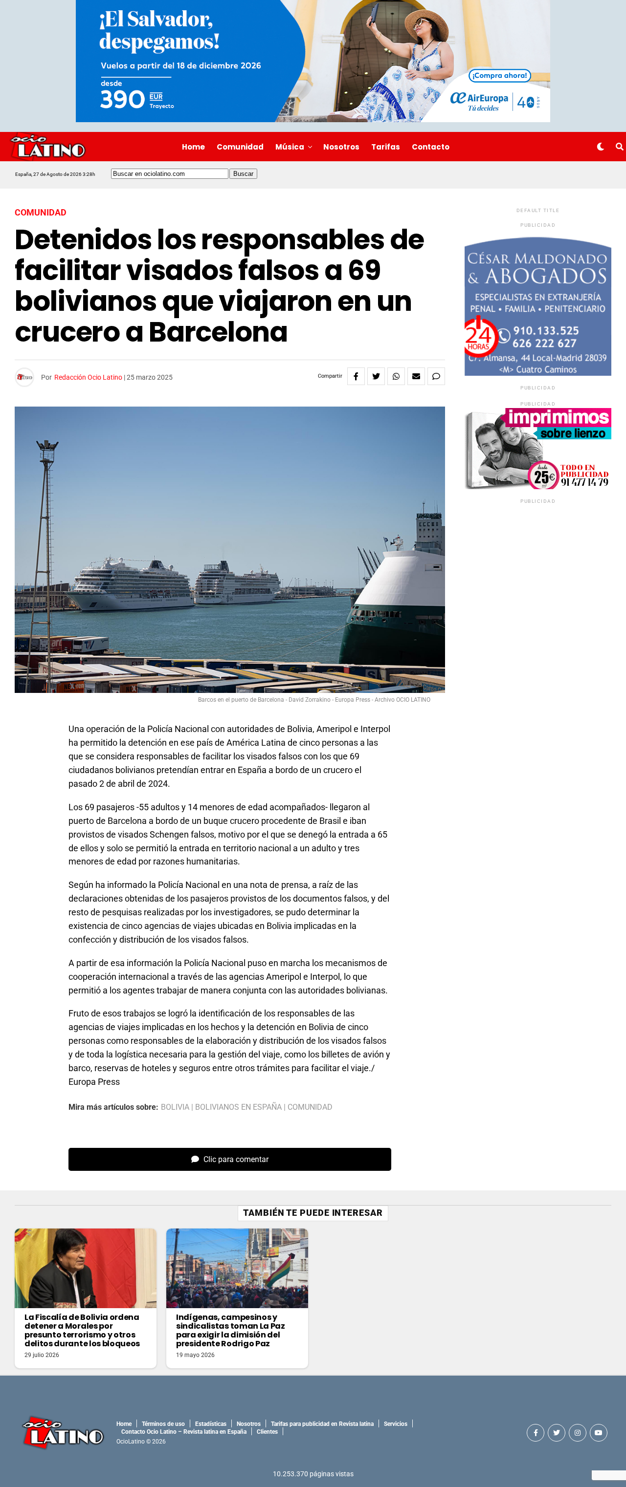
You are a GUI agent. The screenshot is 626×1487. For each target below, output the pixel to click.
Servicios (395, 1424)
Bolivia (175, 1107)
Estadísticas (210, 1424)
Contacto (430, 147)
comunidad (310, 1107)
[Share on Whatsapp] (396, 376)
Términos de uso (163, 1424)
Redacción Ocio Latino (88, 377)
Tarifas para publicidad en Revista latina (322, 1424)
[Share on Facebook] (356, 376)
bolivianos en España (238, 1107)
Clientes (267, 1431)
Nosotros (341, 147)
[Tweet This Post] (376, 376)
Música (289, 147)
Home (193, 147)
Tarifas (385, 147)
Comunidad (240, 147)
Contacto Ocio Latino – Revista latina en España (183, 1431)
